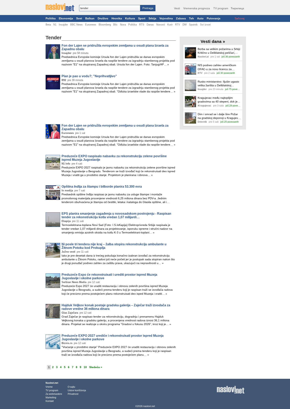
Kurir (170, 24)
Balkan (89, 18)
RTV (177, 24)
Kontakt (50, 401)
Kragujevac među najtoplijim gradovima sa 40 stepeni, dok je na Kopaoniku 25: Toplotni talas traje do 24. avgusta (218, 99)
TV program (220, 8)
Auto (200, 18)
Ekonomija (66, 18)
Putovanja (213, 18)
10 (85, 367)
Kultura (130, 18)
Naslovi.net (52, 383)
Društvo (103, 18)
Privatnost (73, 394)
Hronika (116, 18)
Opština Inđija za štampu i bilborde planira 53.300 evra (102, 186)
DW (184, 24)
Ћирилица (237, 8)
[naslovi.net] (60, 7)
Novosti (160, 24)
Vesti (177, 8)
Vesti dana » (213, 41)
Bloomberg (105, 24)
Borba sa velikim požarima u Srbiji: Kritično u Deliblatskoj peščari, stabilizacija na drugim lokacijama (219, 51)
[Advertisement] (111, 109)
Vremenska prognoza (196, 8)
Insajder (63, 24)
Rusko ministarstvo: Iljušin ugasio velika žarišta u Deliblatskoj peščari (218, 83)
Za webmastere (54, 394)
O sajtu (71, 386)
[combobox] (109, 8)
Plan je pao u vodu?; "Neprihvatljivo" (89, 76)
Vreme (49, 386)
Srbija (152, 18)
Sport (141, 18)
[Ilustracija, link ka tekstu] (190, 53)
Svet (79, 18)
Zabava (181, 18)
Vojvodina (166, 18)
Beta (48, 24)
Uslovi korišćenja (77, 390)
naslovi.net (149, 406)
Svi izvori (205, 24)
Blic (115, 24)
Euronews (90, 24)
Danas (150, 24)
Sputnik (193, 24)
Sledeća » (95, 367)
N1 (54, 24)
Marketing (51, 397)
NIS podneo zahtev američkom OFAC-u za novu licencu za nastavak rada (217, 67)
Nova (123, 24)
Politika (51, 18)
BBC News (76, 24)
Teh (191, 18)
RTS (141, 24)
